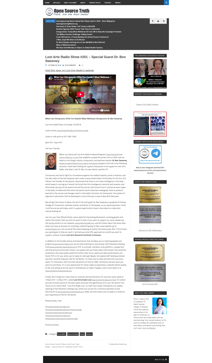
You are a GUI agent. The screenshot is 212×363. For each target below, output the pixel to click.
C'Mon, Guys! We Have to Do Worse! (70, 39)
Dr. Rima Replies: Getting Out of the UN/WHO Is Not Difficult (80, 42)
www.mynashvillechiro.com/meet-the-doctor (79, 163)
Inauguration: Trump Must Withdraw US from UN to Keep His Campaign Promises (88, 31)
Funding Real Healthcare (118, 344)
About (82, 2)
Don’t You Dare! (70, 2)
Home (47, 2)
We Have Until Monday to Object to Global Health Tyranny (79, 47)
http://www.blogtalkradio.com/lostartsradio (63, 309)
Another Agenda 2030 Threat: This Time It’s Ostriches (78, 29)
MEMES (117, 2)
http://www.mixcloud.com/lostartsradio (61, 318)
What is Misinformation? (66, 45)
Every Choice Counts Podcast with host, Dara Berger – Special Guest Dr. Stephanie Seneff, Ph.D (63, 345)
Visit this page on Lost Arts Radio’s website (69, 70)
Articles (56, 2)
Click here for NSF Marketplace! (150, 230)
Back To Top (159, 359)
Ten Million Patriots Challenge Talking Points (74, 34)
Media (82, 334)
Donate (52, 223)
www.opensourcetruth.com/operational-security (150, 171)
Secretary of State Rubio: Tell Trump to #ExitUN (75, 26)
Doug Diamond (112, 154)
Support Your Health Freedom (147, 104)
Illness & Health (73, 334)
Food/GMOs (62, 334)
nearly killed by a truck (69, 157)
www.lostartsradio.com (84, 223)
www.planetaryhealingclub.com (63, 246)
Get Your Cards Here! (150, 284)
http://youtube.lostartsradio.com (58, 312)
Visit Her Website (148, 328)
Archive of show (52, 324)
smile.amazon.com (53, 229)
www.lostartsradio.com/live (104, 279)
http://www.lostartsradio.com (57, 306)
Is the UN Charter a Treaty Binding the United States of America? (82, 37)
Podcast (108, 2)
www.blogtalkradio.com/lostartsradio (72, 130)
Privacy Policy (95, 2)
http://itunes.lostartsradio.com (57, 315)
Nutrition (89, 334)
